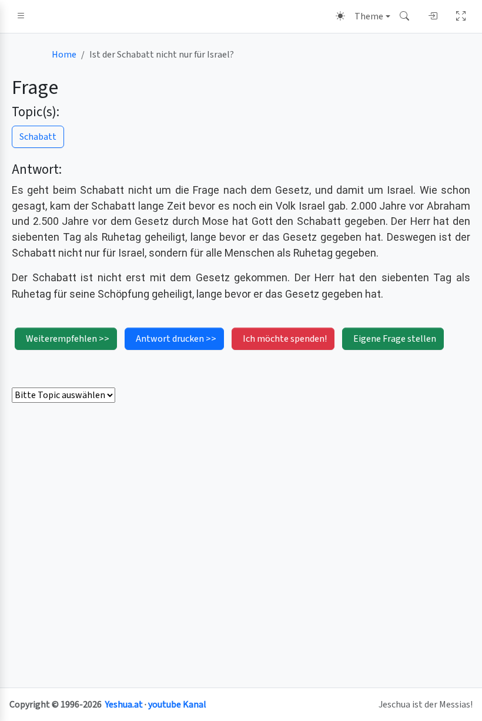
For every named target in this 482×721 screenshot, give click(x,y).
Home (64, 54)
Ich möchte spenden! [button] (285, 338)
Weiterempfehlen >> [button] (67, 338)
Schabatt (37, 136)
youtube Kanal (177, 704)
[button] (21, 16)
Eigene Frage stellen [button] (394, 338)
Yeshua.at (124, 704)
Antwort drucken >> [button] (176, 338)
